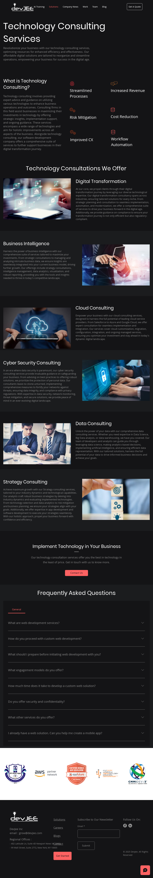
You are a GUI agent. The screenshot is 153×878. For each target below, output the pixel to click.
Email (80, 826)
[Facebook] (125, 825)
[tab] (16, 609)
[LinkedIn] (130, 825)
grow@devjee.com (30, 833)
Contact (58, 844)
